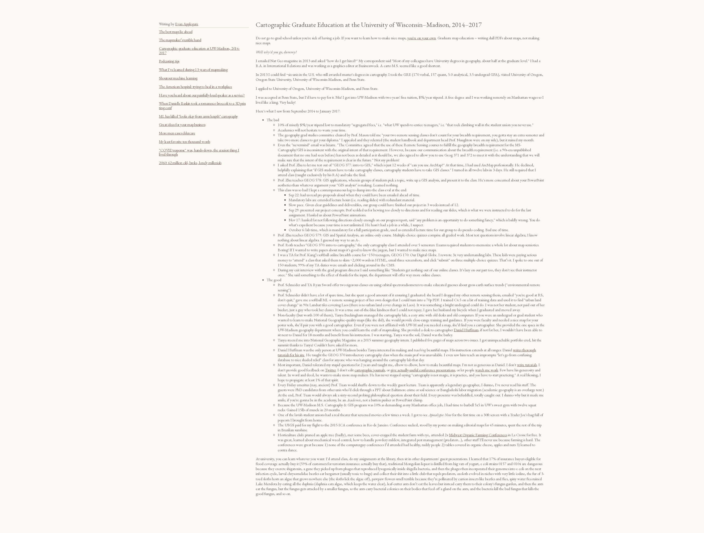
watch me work (486, 370)
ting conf (165, 107)
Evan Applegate (186, 23)
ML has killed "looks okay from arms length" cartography (198, 116)
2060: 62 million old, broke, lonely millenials (190, 162)
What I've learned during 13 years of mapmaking (193, 69)
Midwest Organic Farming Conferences (478, 434)
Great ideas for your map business (182, 124)
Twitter (330, 370)
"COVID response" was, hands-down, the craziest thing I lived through (199, 152)
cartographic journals (369, 370)
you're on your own (421, 37)
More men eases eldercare (177, 133)
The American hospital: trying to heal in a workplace (195, 86)
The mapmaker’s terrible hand (180, 39)
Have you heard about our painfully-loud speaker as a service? (202, 95)
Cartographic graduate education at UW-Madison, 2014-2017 (199, 50)
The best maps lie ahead (175, 31)
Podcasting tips (169, 61)
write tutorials (527, 364)
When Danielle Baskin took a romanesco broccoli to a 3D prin (202, 103)
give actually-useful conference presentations (423, 370)
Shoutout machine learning (178, 78)
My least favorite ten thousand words (184, 141)
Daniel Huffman (466, 329)
